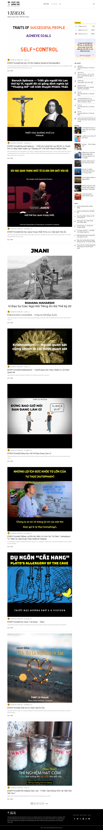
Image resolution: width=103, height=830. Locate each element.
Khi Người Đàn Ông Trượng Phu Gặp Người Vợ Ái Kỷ (86, 236)
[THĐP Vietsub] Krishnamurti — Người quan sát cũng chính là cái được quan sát (38, 371)
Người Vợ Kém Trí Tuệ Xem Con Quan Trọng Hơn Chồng (86, 100)
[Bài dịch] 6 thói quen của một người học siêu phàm (86, 88)
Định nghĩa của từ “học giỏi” (85, 82)
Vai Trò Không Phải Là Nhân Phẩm (88, 178)
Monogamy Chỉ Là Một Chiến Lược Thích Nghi (85, 221)
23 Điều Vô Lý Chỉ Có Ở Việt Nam (88, 137)
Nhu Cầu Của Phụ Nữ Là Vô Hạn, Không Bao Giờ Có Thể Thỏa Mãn (86, 241)
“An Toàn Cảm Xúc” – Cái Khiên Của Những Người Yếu (85, 231)
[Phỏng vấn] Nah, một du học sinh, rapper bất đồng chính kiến (88, 187)
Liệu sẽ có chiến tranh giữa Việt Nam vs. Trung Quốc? (88, 170)
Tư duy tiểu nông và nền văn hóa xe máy (86, 120)
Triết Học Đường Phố (17, 60)
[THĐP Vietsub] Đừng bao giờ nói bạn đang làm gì (29, 453)
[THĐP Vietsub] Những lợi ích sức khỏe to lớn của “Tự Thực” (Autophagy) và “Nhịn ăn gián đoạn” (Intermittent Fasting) (38, 537)
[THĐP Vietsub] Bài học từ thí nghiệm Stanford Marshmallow (33, 63)
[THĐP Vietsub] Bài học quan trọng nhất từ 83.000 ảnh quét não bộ (36, 232)
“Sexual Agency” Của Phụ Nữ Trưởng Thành (85, 226)
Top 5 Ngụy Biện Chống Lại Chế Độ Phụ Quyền (85, 216)
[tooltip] (75, 819)
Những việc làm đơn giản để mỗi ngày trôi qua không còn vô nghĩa (88, 155)
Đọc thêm (10, 71)
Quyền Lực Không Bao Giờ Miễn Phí (85, 211)
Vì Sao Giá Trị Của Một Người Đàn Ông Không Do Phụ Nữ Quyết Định (86, 246)
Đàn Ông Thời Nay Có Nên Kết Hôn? (86, 68)
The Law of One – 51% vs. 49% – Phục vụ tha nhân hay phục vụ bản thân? (86, 75)
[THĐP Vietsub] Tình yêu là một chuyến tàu (26, 707)
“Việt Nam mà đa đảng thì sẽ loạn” (87, 194)
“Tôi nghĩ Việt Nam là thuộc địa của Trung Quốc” (88, 129)
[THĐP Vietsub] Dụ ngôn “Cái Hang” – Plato (25, 622)
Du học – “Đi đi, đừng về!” (89, 145)
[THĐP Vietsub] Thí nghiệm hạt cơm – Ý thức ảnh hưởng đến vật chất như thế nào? (39, 791)
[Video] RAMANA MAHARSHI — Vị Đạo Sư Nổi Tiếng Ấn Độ (32, 315)
